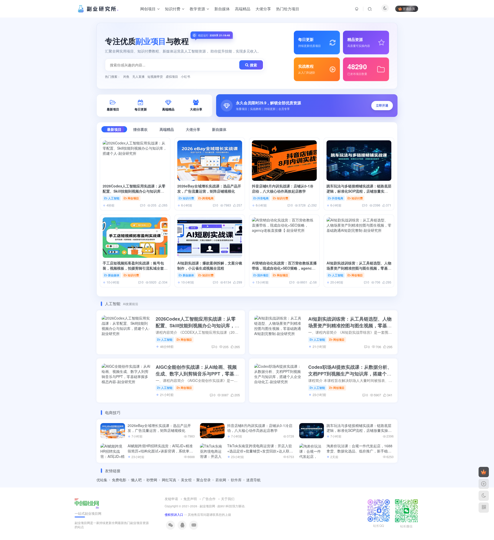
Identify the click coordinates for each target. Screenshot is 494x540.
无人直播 (138, 76)
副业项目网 (207, 506)
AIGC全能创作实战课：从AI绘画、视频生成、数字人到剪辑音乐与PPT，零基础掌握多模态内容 (197, 374)
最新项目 (114, 129)
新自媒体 (219, 129)
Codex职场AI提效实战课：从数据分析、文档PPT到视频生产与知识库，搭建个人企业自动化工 (350, 374)
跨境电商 (208, 198)
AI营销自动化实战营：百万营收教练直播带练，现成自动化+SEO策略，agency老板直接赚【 (284, 268)
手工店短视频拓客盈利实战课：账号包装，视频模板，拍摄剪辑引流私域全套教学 (135, 268)
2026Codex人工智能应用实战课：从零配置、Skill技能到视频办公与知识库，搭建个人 (134, 191)
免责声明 (190, 498)
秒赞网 (151, 479)
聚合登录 (203, 479)
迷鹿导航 (253, 479)
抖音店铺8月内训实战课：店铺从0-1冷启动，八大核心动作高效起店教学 (282, 188)
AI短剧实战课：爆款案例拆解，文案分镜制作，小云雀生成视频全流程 (209, 265)
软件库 (236, 479)
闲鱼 (126, 76)
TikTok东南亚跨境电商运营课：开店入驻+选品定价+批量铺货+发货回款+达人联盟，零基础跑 (259, 450)
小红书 (185, 76)
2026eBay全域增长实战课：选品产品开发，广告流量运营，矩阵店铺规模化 (209, 188)
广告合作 (209, 498)
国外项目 (263, 275)
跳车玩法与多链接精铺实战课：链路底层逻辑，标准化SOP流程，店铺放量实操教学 (359, 191)
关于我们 (227, 498)
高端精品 (167, 129)
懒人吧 (136, 479)
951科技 (226, 506)
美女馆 (186, 479)
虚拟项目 (172, 76)
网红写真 (169, 479)
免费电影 (119, 479)
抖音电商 (263, 198)
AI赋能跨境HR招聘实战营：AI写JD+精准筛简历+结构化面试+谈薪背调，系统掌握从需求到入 (160, 450)
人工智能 (113, 198)
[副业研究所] (87, 502)
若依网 (220, 479)
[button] (307, 105)
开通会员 (409, 8)
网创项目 (133, 198)
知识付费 (188, 198)
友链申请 (171, 498)
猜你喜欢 (140, 129)
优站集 (101, 479)
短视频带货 (155, 76)
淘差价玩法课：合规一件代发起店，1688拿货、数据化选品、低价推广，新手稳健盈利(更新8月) (359, 450)
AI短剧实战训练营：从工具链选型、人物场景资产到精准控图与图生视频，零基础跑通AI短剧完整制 (359, 268)
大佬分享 (193, 129)
